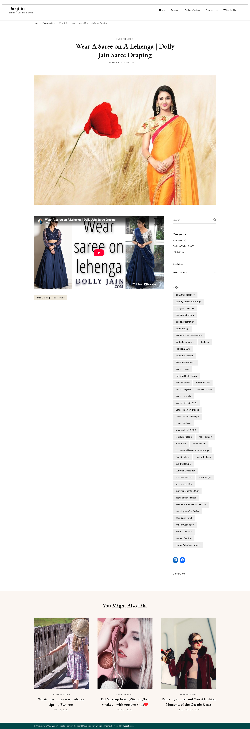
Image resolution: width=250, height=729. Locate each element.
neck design (199, 443)
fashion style (203, 382)
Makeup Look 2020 (186, 430)
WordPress (128, 726)
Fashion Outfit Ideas (186, 376)
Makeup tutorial (184, 436)
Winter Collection (185, 524)
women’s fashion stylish (188, 544)
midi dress (181, 443)
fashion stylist (204, 389)
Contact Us (211, 10)
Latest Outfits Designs (188, 416)
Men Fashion (205, 436)
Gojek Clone (179, 573)
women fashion (184, 538)
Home (162, 10)
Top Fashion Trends (186, 497)
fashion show (183, 382)
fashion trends (183, 396)
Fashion (175, 10)
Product (177, 251)
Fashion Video (192, 10)
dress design (182, 328)
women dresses (184, 531)
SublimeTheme (103, 726)
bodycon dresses (185, 308)
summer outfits (184, 484)
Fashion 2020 (183, 348)
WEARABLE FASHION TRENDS (191, 504)
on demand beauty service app (192, 450)
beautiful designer (185, 294)
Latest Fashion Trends (187, 409)
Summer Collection (185, 470)
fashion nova (182, 369)
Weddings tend (184, 517)
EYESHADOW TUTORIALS (189, 335)
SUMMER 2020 (183, 463)
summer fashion (184, 477)
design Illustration (185, 321)
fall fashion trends (185, 342)
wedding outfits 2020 (187, 511)
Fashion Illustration (185, 362)
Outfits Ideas (182, 457)
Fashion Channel (184, 355)
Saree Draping (43, 297)
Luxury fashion (183, 423)
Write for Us (229, 10)
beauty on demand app (188, 301)
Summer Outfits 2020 (187, 490)
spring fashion (203, 457)
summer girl (205, 477)
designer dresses (185, 315)
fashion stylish (183, 389)
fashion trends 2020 (186, 403)
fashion (205, 342)
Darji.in (16, 8)
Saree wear (59, 297)
